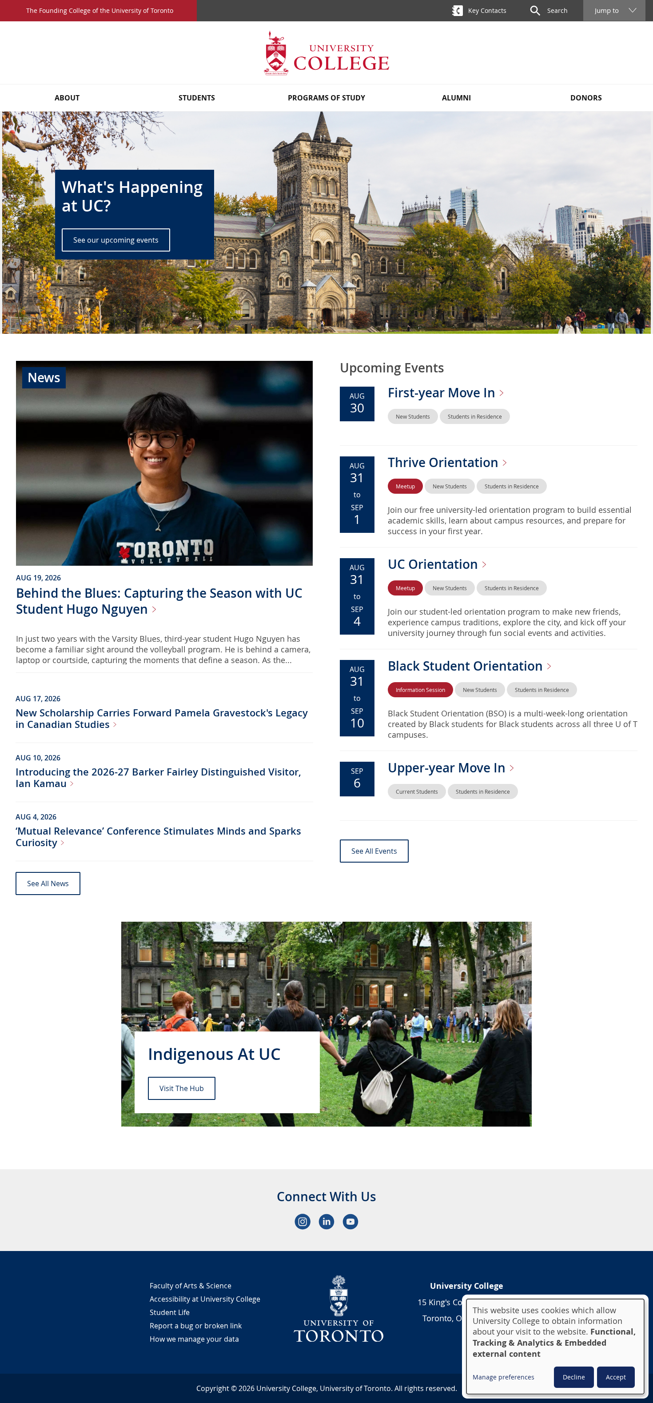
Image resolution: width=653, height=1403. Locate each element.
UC (434, 564)
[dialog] (555, 1346)
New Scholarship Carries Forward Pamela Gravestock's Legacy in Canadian (162, 718)
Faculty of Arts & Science (190, 1286)
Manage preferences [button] (503, 1377)
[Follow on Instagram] (303, 1222)
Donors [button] (586, 98)
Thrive (445, 462)
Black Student (467, 666)
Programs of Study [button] (326, 98)
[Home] (326, 52)
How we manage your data (194, 1339)
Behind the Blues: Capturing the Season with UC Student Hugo (159, 601)
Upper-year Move (448, 767)
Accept (616, 1377)
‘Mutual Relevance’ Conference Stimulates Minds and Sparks (158, 836)
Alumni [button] (456, 98)
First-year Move (443, 392)
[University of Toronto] (339, 1308)
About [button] (67, 98)
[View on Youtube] (350, 1222)
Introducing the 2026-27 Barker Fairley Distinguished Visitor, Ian (158, 777)
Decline (574, 1377)
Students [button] (197, 98)
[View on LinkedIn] (326, 1222)
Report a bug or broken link (196, 1326)
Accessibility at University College (205, 1299)
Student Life (170, 1312)
